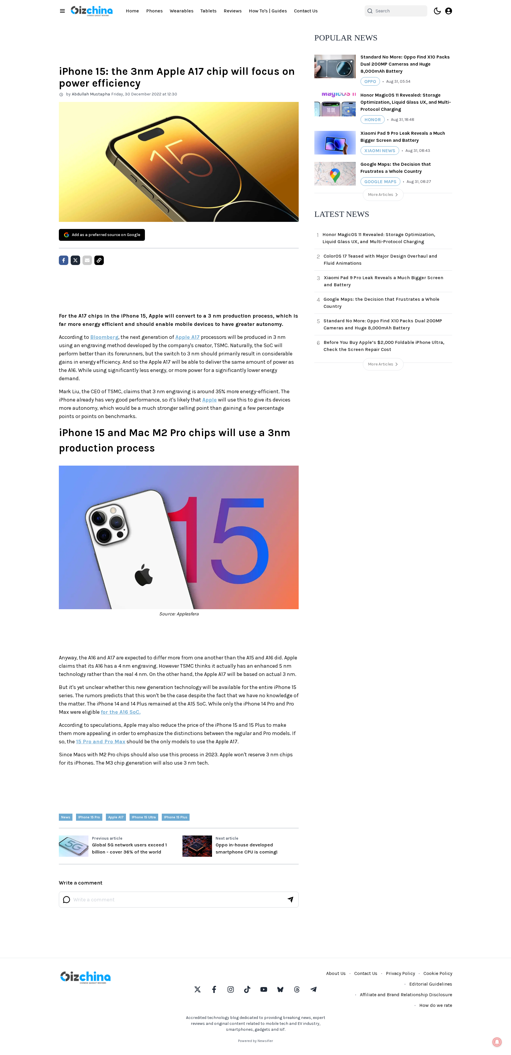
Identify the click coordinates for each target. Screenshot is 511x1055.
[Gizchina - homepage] (91, 11)
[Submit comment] (290, 900)
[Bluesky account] (280, 989)
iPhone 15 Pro (89, 817)
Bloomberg (104, 337)
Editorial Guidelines (430, 984)
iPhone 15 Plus (175, 817)
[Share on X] (75, 260)
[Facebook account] (214, 989)
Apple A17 (187, 337)
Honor (372, 119)
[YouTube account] (263, 989)
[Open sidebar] (62, 10)
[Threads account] (296, 989)
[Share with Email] (87, 260)
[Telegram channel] (313, 989)
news (65, 817)
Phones (154, 11)
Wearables (181, 11)
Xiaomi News (379, 150)
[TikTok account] (247, 989)
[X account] (197, 989)
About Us (336, 973)
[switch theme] (437, 11)
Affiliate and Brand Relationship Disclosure (406, 994)
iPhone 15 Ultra (144, 817)
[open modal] (448, 10)
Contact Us (306, 11)
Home (132, 11)
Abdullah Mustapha (91, 94)
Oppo (370, 81)
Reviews (233, 11)
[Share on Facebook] (63, 260)
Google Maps (380, 181)
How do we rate (435, 1005)
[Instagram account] (230, 989)
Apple (209, 399)
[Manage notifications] (497, 1042)
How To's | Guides (268, 11)
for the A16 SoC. (120, 712)
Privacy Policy (400, 973)
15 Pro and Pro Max (100, 741)
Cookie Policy (437, 973)
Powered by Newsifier (255, 1041)
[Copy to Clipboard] (99, 260)
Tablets (208, 11)
